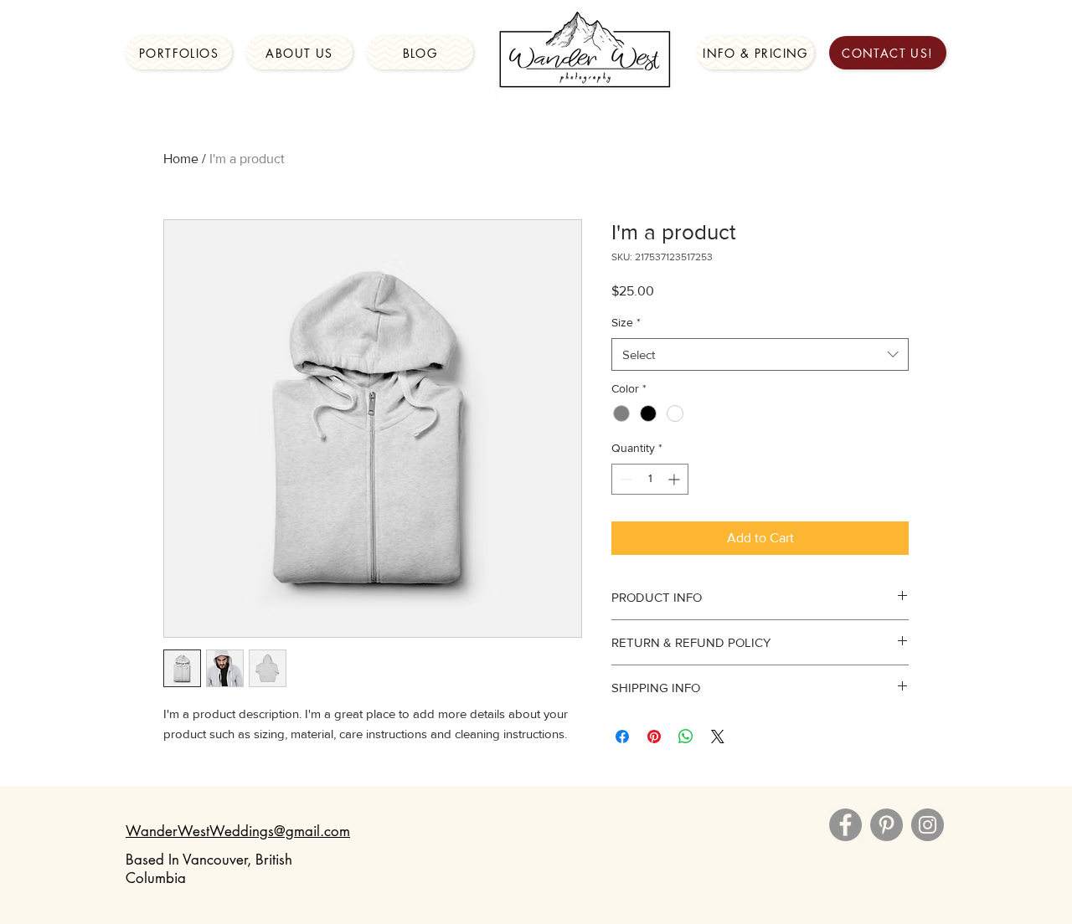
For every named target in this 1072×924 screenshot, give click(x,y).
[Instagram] (927, 824)
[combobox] (760, 354)
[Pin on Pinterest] (654, 736)
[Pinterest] (886, 824)
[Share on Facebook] (622, 736)
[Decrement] (624, 479)
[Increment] (675, 479)
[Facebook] (845, 824)
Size (626, 322)
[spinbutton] (650, 479)
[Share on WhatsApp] (686, 736)
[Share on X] (718, 736)
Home (180, 158)
